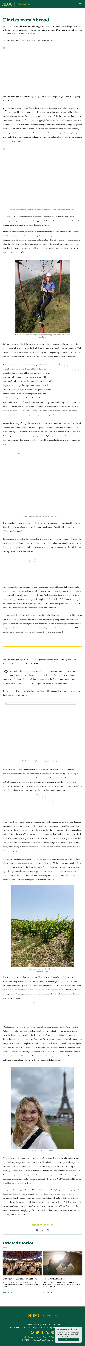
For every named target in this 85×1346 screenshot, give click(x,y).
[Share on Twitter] (42, 1230)
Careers (31, 1337)
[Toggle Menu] (80, 4)
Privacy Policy (42, 1337)
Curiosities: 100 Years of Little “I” (20, 1279)
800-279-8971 (15, 1328)
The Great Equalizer (53, 1279)
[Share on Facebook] (37, 1230)
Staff (24, 1337)
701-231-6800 (29, 1328)
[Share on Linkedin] (47, 1230)
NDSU (51, 1337)
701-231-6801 (45, 1328)
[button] (9, 302)
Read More (7, 1292)
